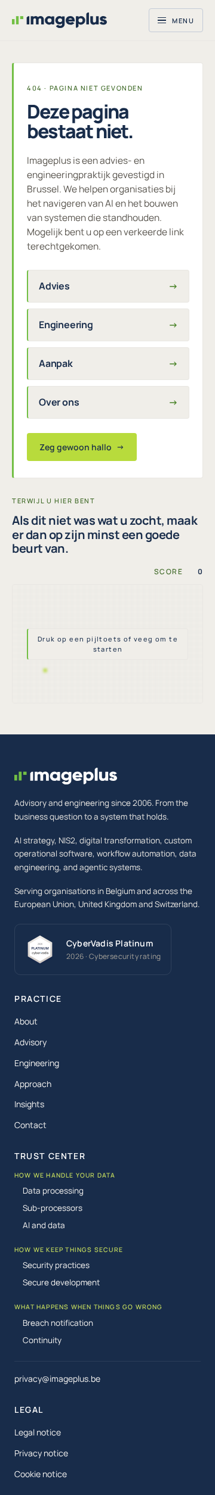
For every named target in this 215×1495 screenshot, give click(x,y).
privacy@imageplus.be (57, 1378)
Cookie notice (40, 1474)
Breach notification (58, 1323)
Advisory (30, 1042)
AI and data (44, 1225)
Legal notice (37, 1432)
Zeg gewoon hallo (81, 447)
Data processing (53, 1190)
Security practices (56, 1265)
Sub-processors (52, 1208)
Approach (32, 1083)
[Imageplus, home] (59, 20)
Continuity (42, 1340)
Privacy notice (41, 1453)
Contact (30, 1124)
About (26, 1021)
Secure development (61, 1282)
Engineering (36, 1063)
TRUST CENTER (49, 1155)
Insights (29, 1104)
